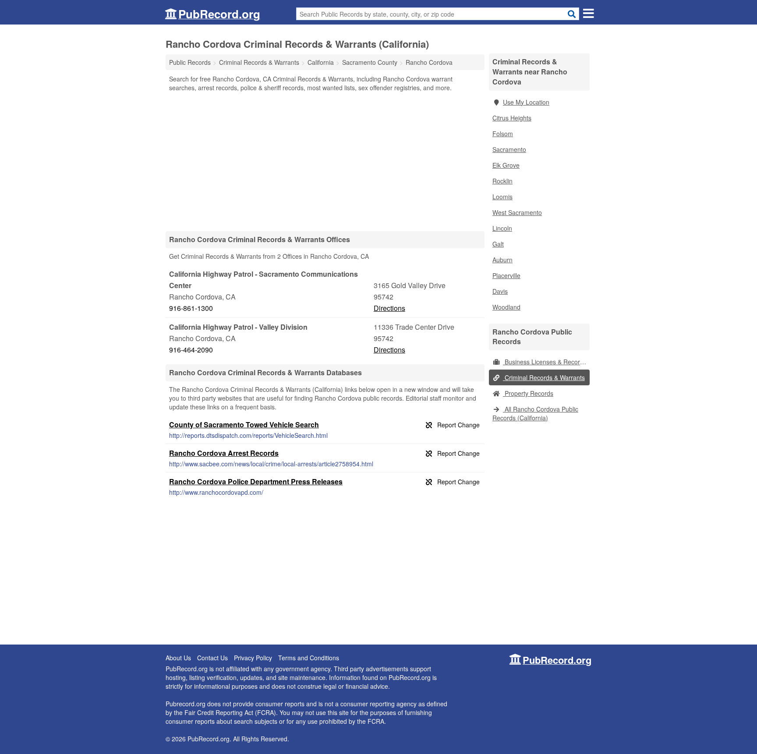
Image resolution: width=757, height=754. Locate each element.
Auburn (502, 259)
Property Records (528, 393)
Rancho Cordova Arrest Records (224, 453)
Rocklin (502, 180)
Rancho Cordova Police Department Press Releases (256, 481)
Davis (500, 291)
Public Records (190, 62)
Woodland (506, 307)
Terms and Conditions (308, 657)
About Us (178, 657)
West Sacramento (517, 212)
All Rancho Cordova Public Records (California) (535, 413)
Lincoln (502, 228)
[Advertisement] (325, 161)
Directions (389, 308)
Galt (498, 244)
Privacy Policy (253, 657)
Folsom (502, 133)
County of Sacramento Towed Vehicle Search (244, 424)
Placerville (506, 275)
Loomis (502, 196)
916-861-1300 (191, 308)
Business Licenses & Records (545, 361)
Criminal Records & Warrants (544, 377)
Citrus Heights (511, 117)
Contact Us (212, 657)
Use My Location (526, 102)
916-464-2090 (191, 350)
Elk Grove (506, 165)
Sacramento (509, 149)
